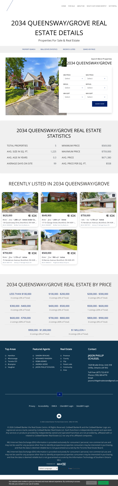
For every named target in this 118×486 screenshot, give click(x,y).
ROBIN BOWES (41, 361)
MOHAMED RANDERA (44, 358)
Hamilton (11, 355)
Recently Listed (69, 49)
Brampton (12, 364)
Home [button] (63, 6)
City (64, 361)
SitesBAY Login (82, 406)
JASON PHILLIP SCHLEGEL (45, 367)
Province (66, 355)
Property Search (28, 49)
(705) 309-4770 (101, 375)
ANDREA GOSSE (42, 364)
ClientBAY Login (66, 406)
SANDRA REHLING (42, 355)
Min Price (67, 75)
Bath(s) (88, 84)
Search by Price (89, 49)
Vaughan (11, 367)
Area (65, 370)
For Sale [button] (71, 6)
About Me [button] (80, 6)
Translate (76, 468)
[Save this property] (35, 195)
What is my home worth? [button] (96, 6)
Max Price (89, 75)
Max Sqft (89, 93)
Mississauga (12, 358)
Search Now (99, 104)
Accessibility (43, 406)
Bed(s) (65, 84)
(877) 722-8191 (102, 372)
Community (67, 367)
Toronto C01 (12, 361)
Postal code (67, 364)
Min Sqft (66, 93)
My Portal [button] (113, 6)
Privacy (32, 406)
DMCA (54, 406)
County (66, 358)
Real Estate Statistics (49, 49)
